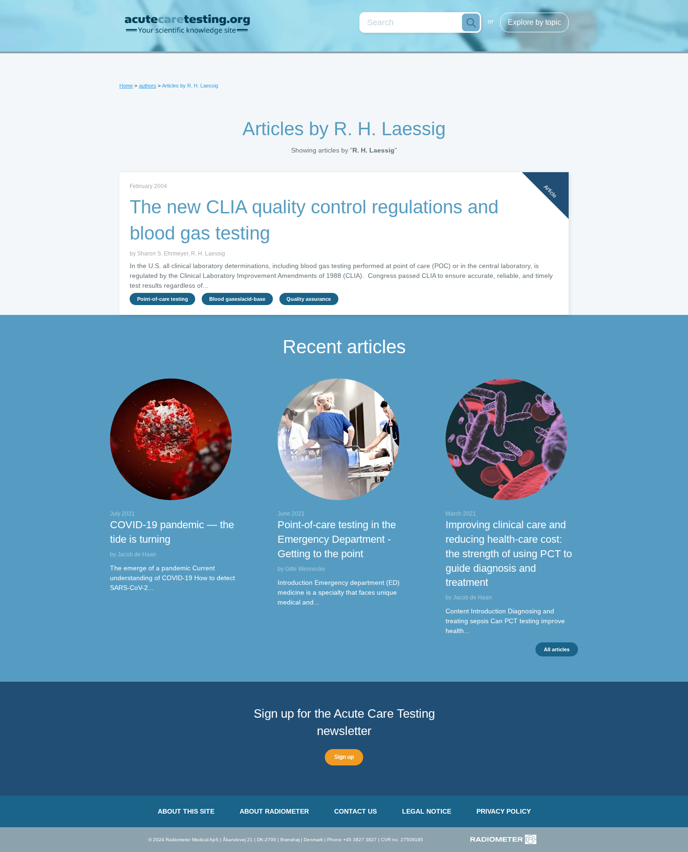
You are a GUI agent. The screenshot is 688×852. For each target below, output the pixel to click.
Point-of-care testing (162, 299)
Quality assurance (308, 299)
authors (147, 85)
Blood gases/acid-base (237, 299)
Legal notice (426, 811)
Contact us (355, 811)
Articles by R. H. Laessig (190, 85)
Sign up (344, 757)
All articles (557, 649)
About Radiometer (274, 811)
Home (126, 85)
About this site (186, 811)
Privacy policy (503, 811)
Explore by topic (534, 22)
